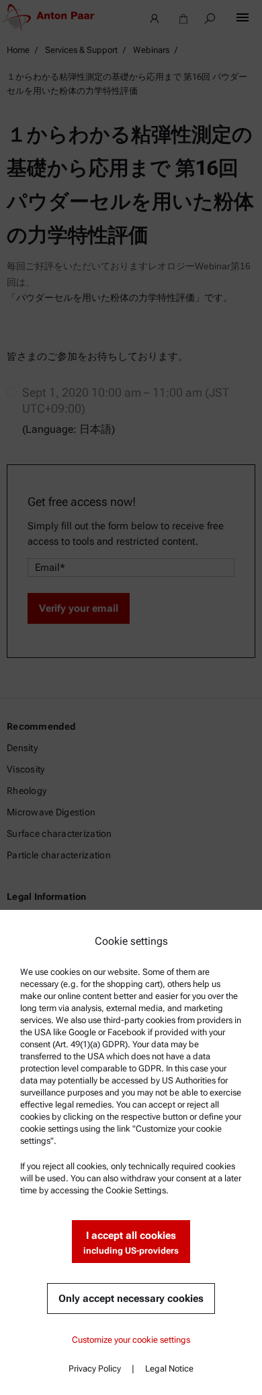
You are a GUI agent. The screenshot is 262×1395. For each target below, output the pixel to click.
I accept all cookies (131, 1243)
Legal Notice (169, 1369)
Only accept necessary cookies (131, 1298)
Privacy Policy (95, 1369)
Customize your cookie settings (131, 1340)
